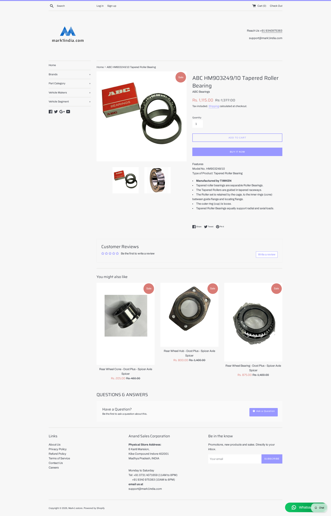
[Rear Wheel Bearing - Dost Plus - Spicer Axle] (253, 322)
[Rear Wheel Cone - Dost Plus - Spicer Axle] (126, 324)
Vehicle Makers (70, 92)
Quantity (196, 117)
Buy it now (237, 151)
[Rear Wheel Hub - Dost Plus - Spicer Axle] (189, 315)
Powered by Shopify (94, 508)
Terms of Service (59, 458)
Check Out (276, 5)
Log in (100, 5)
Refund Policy (57, 453)
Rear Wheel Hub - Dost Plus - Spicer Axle (189, 350)
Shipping (214, 106)
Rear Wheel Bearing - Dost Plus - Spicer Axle (253, 365)
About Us (55, 444)
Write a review (266, 254)
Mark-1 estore (75, 508)
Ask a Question (265, 411)
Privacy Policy (58, 449)
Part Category (70, 83)
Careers (54, 467)
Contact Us (56, 462)
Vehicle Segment (70, 101)
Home (52, 65)
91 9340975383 (272, 30)
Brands (70, 74)
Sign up (111, 5)
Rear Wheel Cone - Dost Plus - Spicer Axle (125, 369)
